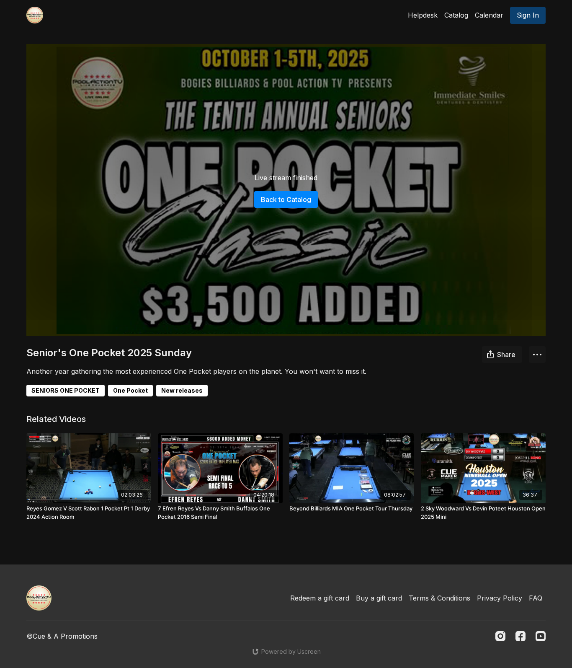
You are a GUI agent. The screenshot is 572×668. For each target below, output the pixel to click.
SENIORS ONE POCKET (65, 390)
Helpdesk (423, 15)
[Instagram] (500, 636)
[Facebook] (520, 636)
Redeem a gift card (319, 598)
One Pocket (130, 390)
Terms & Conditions (439, 598)
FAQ (535, 598)
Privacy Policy (499, 598)
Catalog (456, 15)
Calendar (489, 15)
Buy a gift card (379, 598)
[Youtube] (541, 636)
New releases (182, 390)
